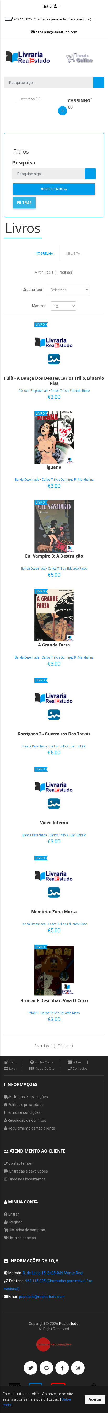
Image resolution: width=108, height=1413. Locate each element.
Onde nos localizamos (27, 1179)
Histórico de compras (26, 1230)
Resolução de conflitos (26, 1120)
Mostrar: (39, 306)
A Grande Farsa (54, 645)
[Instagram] (78, 1368)
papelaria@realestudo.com (56, 32)
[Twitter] (30, 1368)
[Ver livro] (54, 348)
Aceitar (95, 1399)
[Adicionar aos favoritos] (83, 396)
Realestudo (68, 1323)
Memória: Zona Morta (54, 911)
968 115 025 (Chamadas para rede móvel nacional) (52, 19)
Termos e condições (23, 1112)
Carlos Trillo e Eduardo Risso (70, 391)
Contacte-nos (20, 1163)
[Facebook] (62, 1368)
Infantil (33, 1013)
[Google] (46, 1368)
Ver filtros (52, 189)
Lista (75, 253)
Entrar (48, 6)
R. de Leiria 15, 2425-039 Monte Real (53, 1273)
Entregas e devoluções (28, 1097)
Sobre (76, 1062)
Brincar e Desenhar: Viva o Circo (54, 1000)
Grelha (46, 253)
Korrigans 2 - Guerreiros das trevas (54, 734)
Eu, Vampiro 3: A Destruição (54, 556)
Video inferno (54, 823)
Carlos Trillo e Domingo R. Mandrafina (68, 479)
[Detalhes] (92, 396)
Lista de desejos (22, 1238)
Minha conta (44, 1062)
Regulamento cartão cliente (31, 1128)
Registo (16, 1222)
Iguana (54, 467)
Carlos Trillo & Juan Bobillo (67, 746)
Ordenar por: (33, 289)
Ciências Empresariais (33, 391)
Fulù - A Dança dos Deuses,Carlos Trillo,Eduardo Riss (54, 380)
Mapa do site (44, 1069)
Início (12, 1062)
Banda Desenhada (27, 479)
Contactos (80, 1069)
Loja (11, 1069)
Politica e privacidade (25, 1104)
